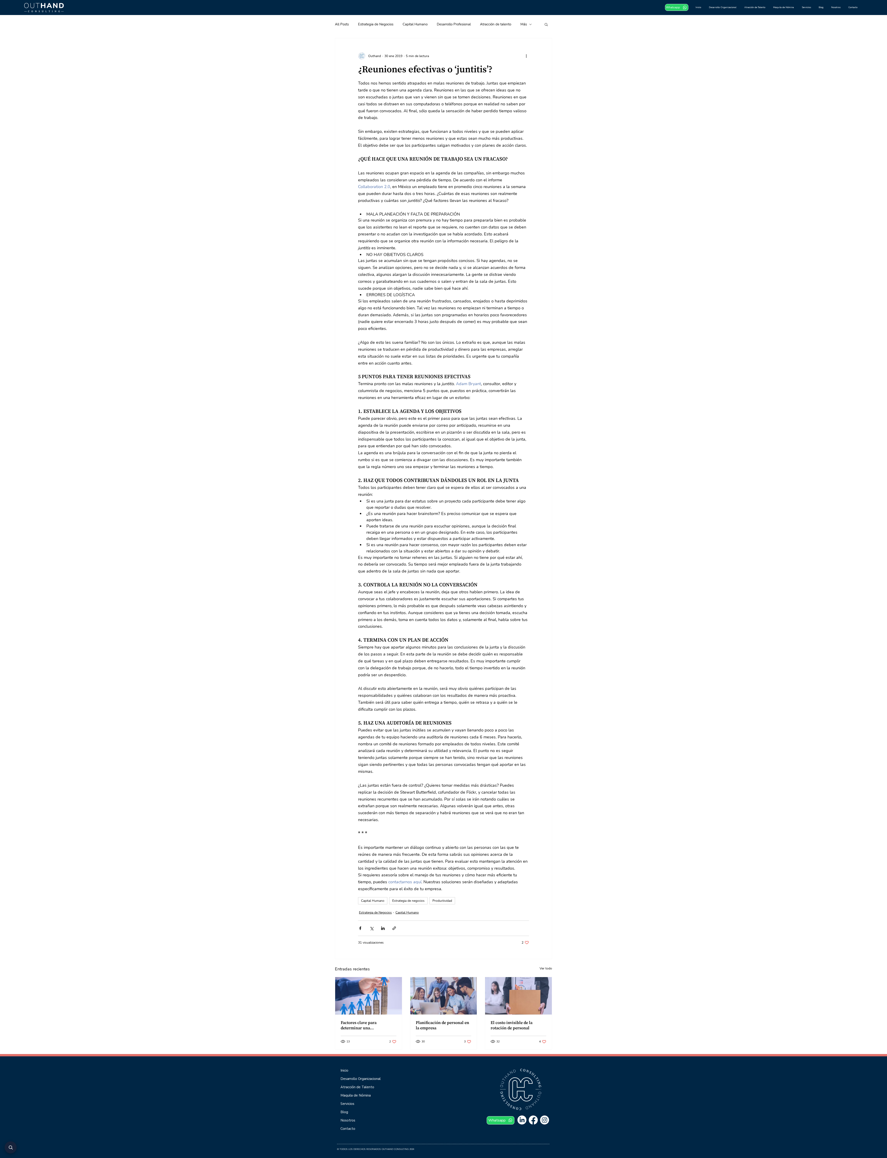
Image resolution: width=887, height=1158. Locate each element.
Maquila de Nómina (355, 1095)
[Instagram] (544, 1119)
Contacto (347, 1128)
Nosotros (347, 1120)
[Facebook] (533, 1119)
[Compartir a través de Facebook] (360, 928)
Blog (344, 1112)
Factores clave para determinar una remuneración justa (359, 1025)
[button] (546, 24)
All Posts (342, 24)
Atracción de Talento (357, 1087)
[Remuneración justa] (368, 996)
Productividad (442, 901)
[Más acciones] (526, 56)
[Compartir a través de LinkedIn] (383, 928)
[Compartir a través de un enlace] (394, 928)
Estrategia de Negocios (375, 24)
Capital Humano (415, 24)
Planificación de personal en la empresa (442, 1025)
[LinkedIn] (521, 1119)
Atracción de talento (495, 24)
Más (523, 24)
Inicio (344, 1070)
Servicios (347, 1103)
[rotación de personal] (518, 996)
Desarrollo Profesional (454, 24)
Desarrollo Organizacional (360, 1078)
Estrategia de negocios (408, 901)
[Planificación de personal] (443, 996)
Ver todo (546, 968)
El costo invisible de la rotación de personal (511, 1025)
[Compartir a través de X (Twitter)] (371, 928)
